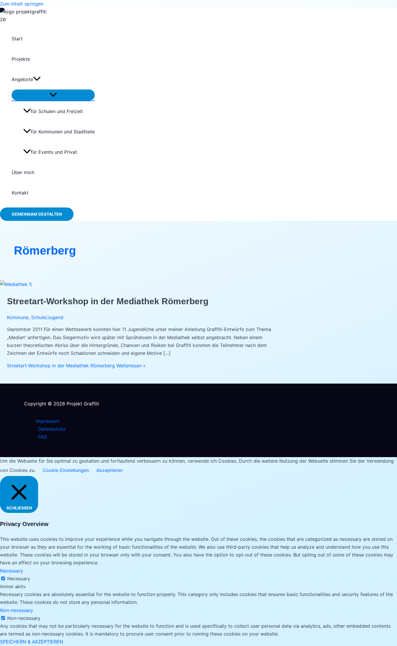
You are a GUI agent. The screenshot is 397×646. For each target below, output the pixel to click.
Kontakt (20, 193)
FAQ (42, 437)
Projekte (21, 59)
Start (17, 39)
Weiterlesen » (76, 365)
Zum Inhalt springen (21, 4)
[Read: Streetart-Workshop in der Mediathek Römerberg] (16, 284)
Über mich (23, 172)
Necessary (18, 578)
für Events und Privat (54, 152)
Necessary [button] (11, 571)
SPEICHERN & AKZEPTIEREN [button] (31, 642)
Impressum (48, 421)
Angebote (22, 79)
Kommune (17, 317)
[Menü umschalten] (53, 95)
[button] (37, 79)
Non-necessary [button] (16, 610)
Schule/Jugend (47, 317)
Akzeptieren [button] (109, 470)
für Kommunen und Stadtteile (63, 132)
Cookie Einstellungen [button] (66, 470)
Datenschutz (52, 429)
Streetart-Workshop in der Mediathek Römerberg (107, 301)
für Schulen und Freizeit (57, 111)
